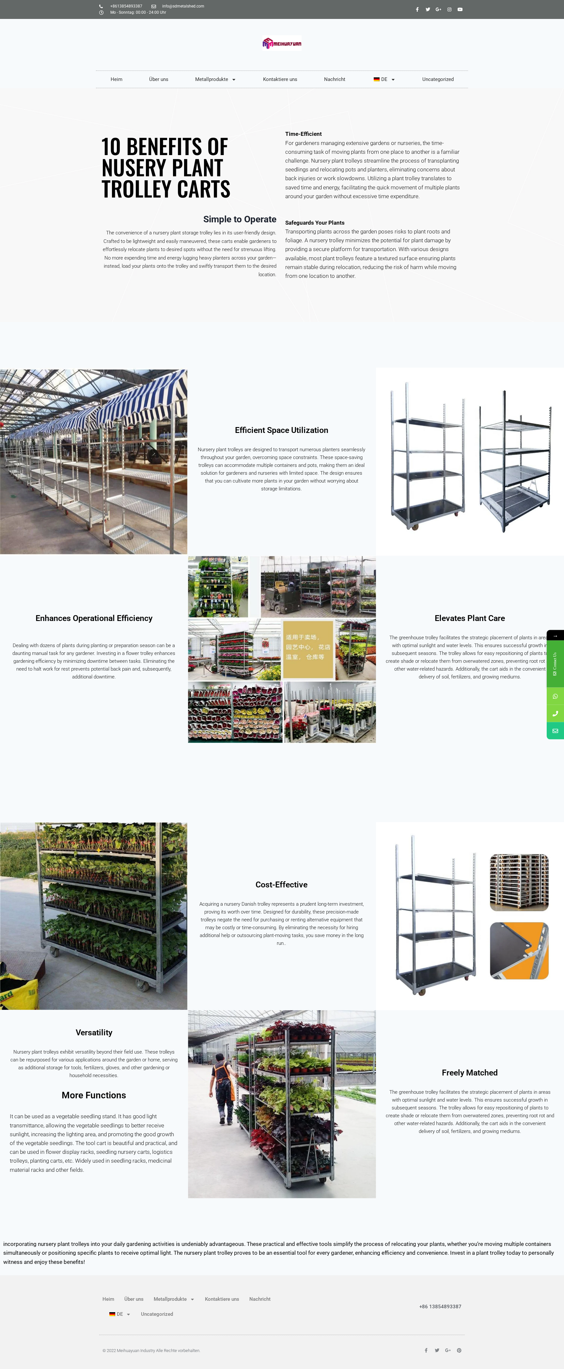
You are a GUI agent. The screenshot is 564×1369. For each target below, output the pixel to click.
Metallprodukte (211, 79)
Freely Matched (470, 1072)
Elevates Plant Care (470, 618)
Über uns (158, 79)
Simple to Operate (239, 219)
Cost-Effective (281, 884)
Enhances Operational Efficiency (94, 618)
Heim (116, 79)
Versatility (94, 1032)
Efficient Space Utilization (281, 430)
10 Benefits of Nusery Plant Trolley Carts (166, 167)
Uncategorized (438, 79)
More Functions (94, 1095)
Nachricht (334, 79)
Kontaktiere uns (280, 79)
